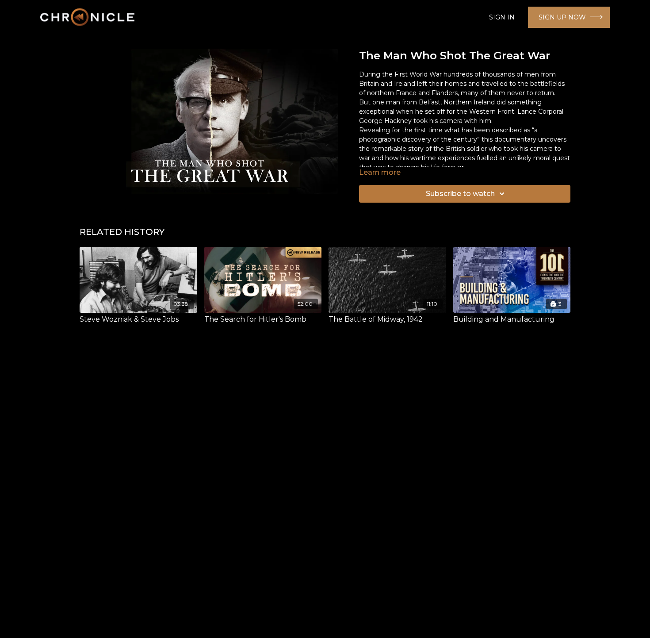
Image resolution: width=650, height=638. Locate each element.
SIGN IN (502, 17)
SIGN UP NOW (562, 17)
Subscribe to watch (460, 193)
